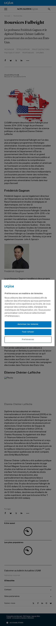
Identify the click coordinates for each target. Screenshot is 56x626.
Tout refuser (28, 332)
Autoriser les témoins (28, 324)
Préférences (28, 339)
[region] (28, 313)
